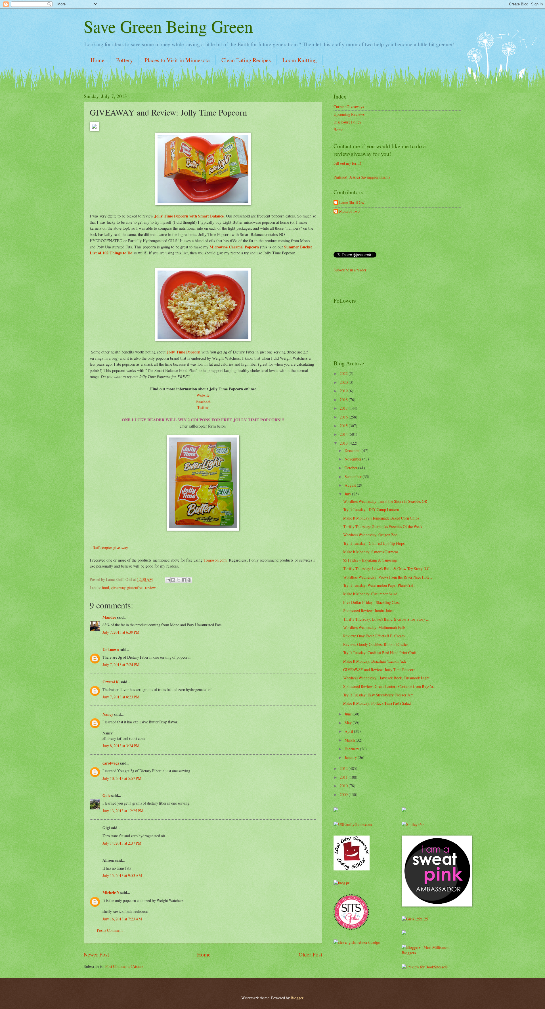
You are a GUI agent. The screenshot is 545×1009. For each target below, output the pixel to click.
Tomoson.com (215, 560)
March (350, 740)
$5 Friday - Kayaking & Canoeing (370, 560)
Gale (106, 795)
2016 (344, 417)
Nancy (107, 714)
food (105, 587)
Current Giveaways (349, 106)
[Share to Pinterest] (189, 580)
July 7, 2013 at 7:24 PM (120, 664)
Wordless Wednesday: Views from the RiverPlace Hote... (387, 577)
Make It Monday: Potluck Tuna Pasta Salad (377, 703)
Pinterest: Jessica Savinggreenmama (362, 177)
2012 (344, 768)
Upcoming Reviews (349, 114)
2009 (344, 794)
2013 (344, 443)
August (351, 485)
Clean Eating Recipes (246, 60)
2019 (344, 390)
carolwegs (110, 763)
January (351, 757)
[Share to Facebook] (184, 580)
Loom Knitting (299, 60)
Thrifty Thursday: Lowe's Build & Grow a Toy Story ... (386, 619)
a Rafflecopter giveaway (109, 547)
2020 (344, 382)
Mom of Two (349, 211)
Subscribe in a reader (350, 270)
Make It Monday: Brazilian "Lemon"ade (374, 661)
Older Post (310, 954)
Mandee (109, 617)
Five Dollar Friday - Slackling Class (371, 602)
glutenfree (135, 587)
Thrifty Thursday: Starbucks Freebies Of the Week (382, 526)
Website (202, 395)
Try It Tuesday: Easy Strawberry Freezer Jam (378, 695)
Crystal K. (111, 682)
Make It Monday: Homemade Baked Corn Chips (381, 518)
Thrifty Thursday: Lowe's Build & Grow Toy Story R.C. (386, 568)
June (349, 714)
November (353, 459)
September (353, 476)
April (349, 731)
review (150, 587)
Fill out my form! (347, 163)
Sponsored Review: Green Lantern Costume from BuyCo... (389, 686)
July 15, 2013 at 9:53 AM (122, 875)
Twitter (203, 407)
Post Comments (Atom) (124, 966)
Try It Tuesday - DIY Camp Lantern (371, 509)
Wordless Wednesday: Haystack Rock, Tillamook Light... (387, 678)
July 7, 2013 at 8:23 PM (120, 697)
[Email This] (168, 580)
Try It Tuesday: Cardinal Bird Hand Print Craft (379, 652)
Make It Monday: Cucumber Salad (370, 593)
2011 (344, 777)
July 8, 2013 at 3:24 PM (120, 745)
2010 (344, 785)
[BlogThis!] (173, 580)
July (348, 494)
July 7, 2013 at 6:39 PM (120, 632)
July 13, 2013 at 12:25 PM (122, 810)
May (349, 722)
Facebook (203, 401)
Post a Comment (110, 930)
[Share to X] (178, 580)
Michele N (111, 892)
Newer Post (96, 954)
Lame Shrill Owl (352, 202)
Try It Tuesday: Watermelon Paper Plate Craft (379, 585)
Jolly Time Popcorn (182, 352)
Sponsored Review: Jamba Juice (368, 610)
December (353, 450)
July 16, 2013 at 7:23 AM (122, 919)
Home (97, 60)
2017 (344, 408)
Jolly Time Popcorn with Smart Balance (189, 216)
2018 (344, 399)
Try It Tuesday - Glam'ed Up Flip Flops (373, 543)
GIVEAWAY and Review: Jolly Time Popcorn (379, 669)
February (352, 748)
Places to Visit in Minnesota (177, 60)
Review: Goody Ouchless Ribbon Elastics (375, 644)
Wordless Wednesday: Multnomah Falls (374, 627)
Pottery (124, 60)
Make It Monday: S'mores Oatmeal (370, 551)
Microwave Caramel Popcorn (234, 247)
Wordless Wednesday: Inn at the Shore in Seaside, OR (385, 501)
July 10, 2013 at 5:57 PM (121, 778)
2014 (344, 434)
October (351, 467)
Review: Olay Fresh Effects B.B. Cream (374, 636)
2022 (344, 373)
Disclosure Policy (347, 122)
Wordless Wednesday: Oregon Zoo (370, 534)
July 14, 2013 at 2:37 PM (121, 843)
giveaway (118, 587)
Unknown (110, 649)
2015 (344, 425)
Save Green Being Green (168, 26)
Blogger (297, 997)
